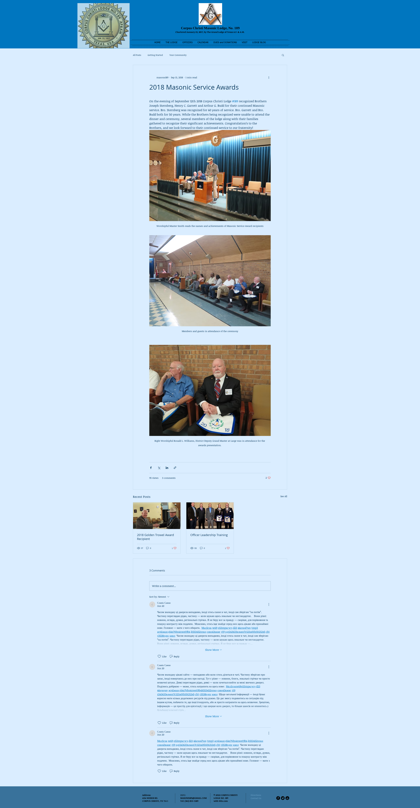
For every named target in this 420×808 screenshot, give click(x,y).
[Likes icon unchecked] (159, 656)
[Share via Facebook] (150, 467)
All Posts (137, 55)
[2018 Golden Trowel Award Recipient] (156, 515)
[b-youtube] (287, 798)
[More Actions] (269, 604)
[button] (171, 42)
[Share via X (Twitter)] (158, 467)
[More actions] (269, 77)
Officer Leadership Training (209, 535)
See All (283, 496)
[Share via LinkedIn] (166, 467)
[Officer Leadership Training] (210, 515)
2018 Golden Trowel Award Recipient (155, 537)
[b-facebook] (278, 798)
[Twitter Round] (283, 798)
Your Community (178, 55)
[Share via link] (175, 467)
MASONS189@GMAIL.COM (193, 798)
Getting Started (155, 55)
